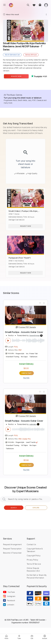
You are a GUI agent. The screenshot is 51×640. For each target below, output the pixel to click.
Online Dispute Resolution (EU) (33, 569)
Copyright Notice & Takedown (35, 550)
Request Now (16, 76)
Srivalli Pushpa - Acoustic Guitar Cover (24, 332)
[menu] (4, 4)
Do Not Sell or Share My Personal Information (37, 576)
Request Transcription (12, 548)
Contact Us (31, 544)
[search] (28, 5)
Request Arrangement (12, 544)
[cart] (40, 5)
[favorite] (34, 5)
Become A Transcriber (12, 553)
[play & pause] (8, 340)
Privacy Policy (32, 559)
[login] (46, 5)
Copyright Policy (33, 555)
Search (14, 508)
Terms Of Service (34, 564)
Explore (36, 508)
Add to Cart (26, 373)
